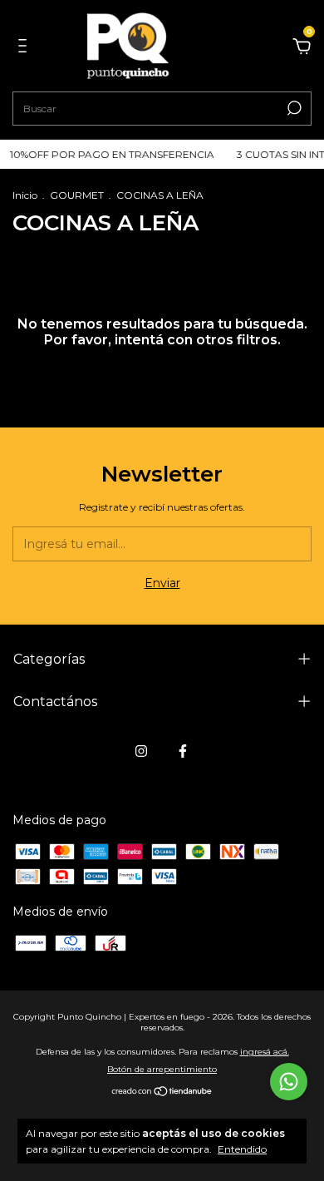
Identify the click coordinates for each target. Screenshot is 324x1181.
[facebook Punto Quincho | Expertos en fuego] (182, 751)
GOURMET (77, 195)
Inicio (24, 195)
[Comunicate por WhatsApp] (288, 1081)
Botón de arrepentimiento (162, 1069)
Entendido (242, 1149)
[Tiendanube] (162, 1092)
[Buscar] (292, 108)
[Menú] (25, 48)
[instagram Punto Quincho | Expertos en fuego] (141, 751)
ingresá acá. (264, 1051)
